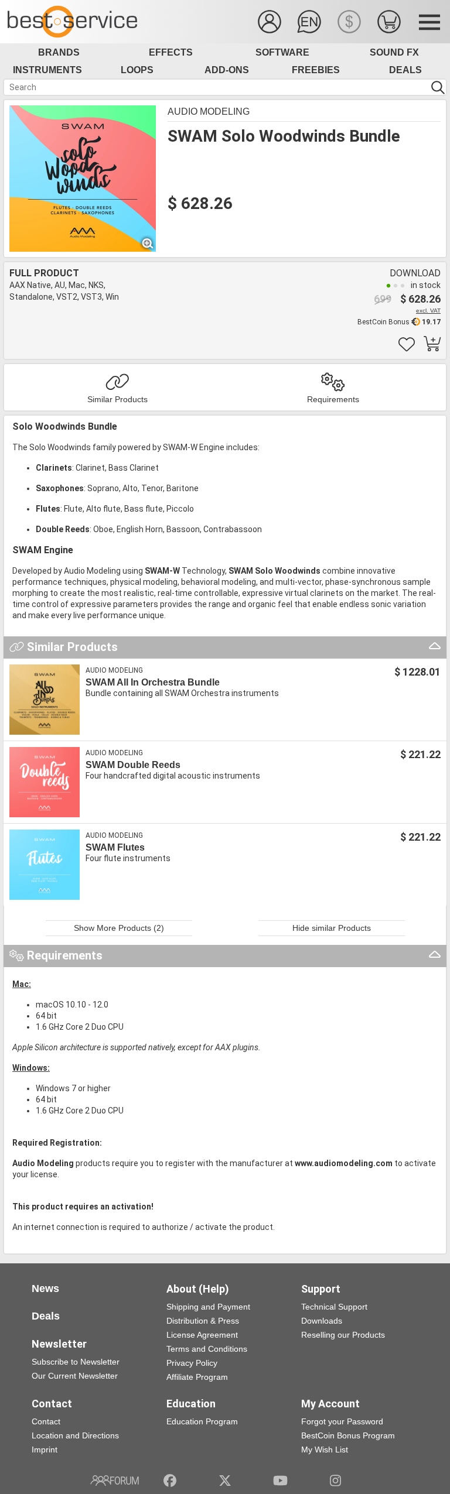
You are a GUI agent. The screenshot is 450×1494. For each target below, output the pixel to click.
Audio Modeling (209, 111)
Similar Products (117, 399)
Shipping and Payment (208, 1306)
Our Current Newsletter (75, 1375)
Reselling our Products (343, 1334)
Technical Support (334, 1306)
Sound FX (394, 52)
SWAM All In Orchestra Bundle (153, 682)
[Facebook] (169, 1480)
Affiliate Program (197, 1377)
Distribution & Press (202, 1320)
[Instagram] (335, 1480)
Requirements (333, 399)
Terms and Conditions (206, 1348)
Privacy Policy (191, 1363)
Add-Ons (226, 70)
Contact (46, 1421)
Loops (137, 70)
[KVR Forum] (114, 1480)
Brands (59, 52)
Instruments (47, 70)
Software (282, 52)
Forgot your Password (342, 1421)
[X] (225, 1480)
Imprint (44, 1449)
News (45, 1288)
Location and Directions (75, 1435)
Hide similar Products (331, 928)
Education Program (202, 1421)
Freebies (316, 70)
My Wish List (324, 1449)
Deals (405, 70)
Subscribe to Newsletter (76, 1361)
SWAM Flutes (115, 847)
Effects (171, 52)
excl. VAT (428, 310)
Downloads (321, 1320)
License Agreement (202, 1334)
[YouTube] (280, 1480)
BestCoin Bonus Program (348, 1435)
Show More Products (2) (119, 928)
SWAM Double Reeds (133, 765)
